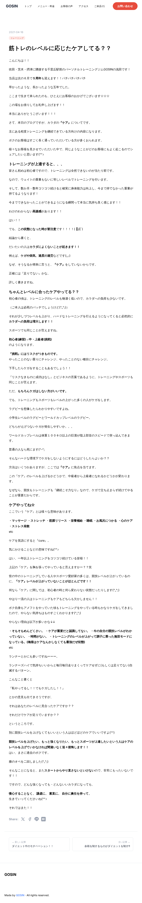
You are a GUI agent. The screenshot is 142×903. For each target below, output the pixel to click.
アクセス (83, 6)
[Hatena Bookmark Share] (43, 819)
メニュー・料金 (46, 6)
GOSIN (10, 874)
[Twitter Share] (23, 819)
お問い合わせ (125, 6)
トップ (28, 6)
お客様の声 (67, 6)
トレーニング (17, 38)
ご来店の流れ (101, 6)
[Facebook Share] (30, 819)
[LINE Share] (36, 819)
